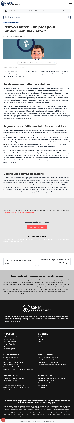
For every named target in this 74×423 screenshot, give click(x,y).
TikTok (40, 342)
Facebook (41, 337)
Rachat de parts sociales (11, 383)
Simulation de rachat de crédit (48, 362)
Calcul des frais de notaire (12, 360)
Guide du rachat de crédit (17, 11)
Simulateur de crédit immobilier (13, 362)
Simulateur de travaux (10, 365)
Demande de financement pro (13, 378)
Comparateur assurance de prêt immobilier (52, 378)
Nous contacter (8, 339)
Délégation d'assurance (46, 380)
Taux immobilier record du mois (13, 367)
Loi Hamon (41, 387)
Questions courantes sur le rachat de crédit (52, 365)
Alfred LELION (21, 36)
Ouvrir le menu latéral (37, 17)
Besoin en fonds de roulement (13, 385)
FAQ (4, 346)
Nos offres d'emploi (9, 342)
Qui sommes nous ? (10, 337)
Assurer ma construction (46, 383)
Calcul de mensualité (10, 357)
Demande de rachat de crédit (48, 357)
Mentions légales (9, 349)
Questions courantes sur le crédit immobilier (18, 369)
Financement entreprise (11, 380)
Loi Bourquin (42, 385)
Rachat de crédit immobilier (47, 360)
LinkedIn (41, 339)
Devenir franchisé (9, 344)
